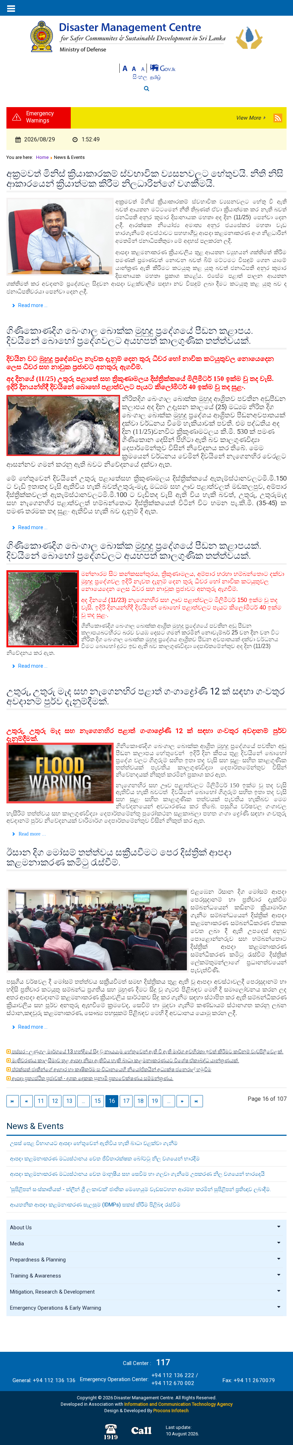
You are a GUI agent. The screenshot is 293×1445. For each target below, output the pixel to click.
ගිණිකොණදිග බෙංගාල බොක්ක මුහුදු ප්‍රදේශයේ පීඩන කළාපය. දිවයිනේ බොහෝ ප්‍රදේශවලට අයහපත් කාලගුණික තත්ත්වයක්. (129, 335)
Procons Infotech (171, 1410)
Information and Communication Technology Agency (178, 1404)
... (83, 1101)
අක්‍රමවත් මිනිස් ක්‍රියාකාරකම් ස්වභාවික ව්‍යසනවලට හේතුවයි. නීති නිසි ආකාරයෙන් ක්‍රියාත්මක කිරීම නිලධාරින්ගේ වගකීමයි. (144, 178)
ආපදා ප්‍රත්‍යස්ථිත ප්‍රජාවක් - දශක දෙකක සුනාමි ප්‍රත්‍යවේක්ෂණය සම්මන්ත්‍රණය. (92, 1078)
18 (140, 1101)
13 (69, 1101)
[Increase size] (125, 67)
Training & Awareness (35, 1276)
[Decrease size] (142, 67)
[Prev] (27, 1101)
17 (126, 1101)
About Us (21, 1227)
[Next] (183, 1101)
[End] (197, 1101)
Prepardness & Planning (38, 1259)
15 (97, 1101)
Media (17, 1243)
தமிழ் (155, 77)
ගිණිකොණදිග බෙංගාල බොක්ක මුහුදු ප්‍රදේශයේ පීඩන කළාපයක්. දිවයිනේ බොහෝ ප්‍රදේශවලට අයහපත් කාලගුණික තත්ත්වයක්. (133, 550)
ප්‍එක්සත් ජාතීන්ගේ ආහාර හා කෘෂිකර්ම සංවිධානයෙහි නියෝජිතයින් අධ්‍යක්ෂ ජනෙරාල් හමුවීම (111, 1069)
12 (55, 1101)
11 (41, 1101)
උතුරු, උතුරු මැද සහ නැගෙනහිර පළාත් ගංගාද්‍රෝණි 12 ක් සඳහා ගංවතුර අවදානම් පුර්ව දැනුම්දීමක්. (145, 696)
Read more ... (32, 305)
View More (248, 118)
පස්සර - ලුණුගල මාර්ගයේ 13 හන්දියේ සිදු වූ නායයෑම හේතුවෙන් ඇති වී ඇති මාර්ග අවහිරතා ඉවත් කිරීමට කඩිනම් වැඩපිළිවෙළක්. (147, 1051)
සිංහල (141, 77)
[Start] (13, 1101)
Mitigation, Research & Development (52, 1292)
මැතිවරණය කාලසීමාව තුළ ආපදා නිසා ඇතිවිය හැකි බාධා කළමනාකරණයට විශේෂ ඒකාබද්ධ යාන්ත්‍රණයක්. (125, 1060)
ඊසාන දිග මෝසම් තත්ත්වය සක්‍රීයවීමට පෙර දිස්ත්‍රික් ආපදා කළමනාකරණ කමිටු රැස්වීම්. (119, 857)
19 (155, 1101)
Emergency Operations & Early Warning (55, 1308)
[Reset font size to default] (134, 67)
